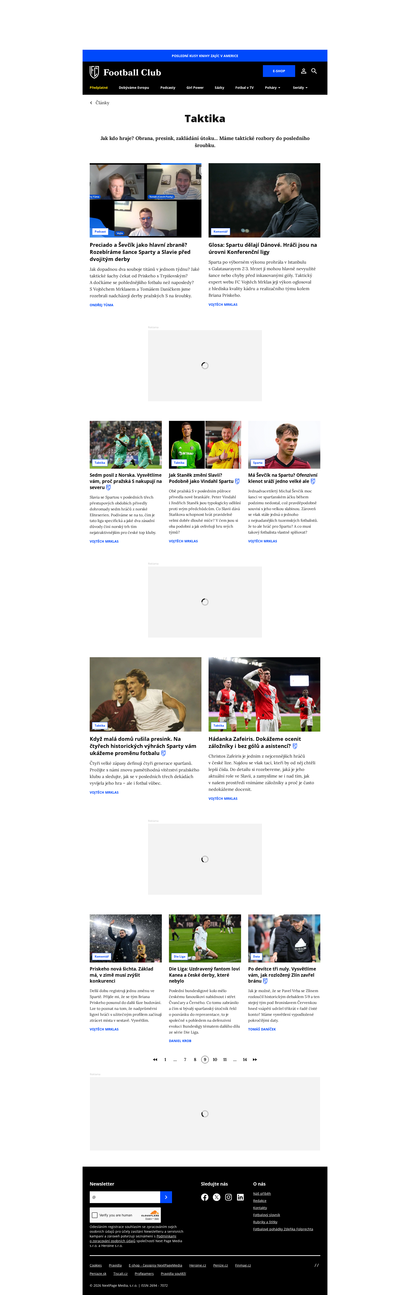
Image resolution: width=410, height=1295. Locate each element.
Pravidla (115, 1265)
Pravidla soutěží (173, 1273)
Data (256, 956)
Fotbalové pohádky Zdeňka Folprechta (283, 1229)
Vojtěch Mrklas (223, 304)
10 (215, 1059)
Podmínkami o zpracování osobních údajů (133, 1238)
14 (245, 1059)
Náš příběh (262, 1193)
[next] (255, 1059)
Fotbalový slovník (266, 1215)
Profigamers (144, 1273)
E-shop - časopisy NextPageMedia (155, 1265)
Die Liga (179, 956)
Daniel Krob (180, 1041)
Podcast (100, 231)
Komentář (221, 231)
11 (225, 1059)
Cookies (96, 1265)
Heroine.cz (197, 1265)
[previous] (155, 1059)
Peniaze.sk (98, 1273)
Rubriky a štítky (265, 1222)
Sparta (257, 463)
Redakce (259, 1200)
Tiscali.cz (120, 1273)
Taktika (100, 463)
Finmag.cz (243, 1265)
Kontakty (260, 1207)
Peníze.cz (220, 1265)
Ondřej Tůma (101, 305)
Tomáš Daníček (262, 1029)
